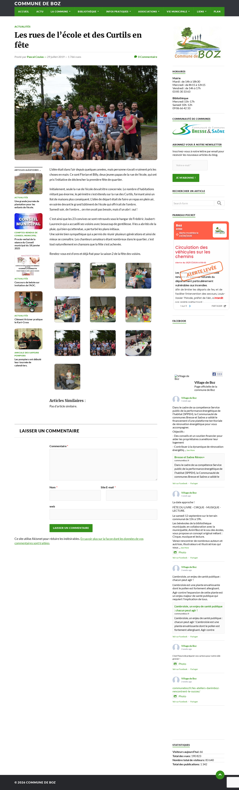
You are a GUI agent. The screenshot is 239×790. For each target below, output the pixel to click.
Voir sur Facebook (180, 483)
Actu (39, 11)
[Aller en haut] (220, 775)
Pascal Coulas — (37, 56)
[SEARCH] (219, 203)
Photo (182, 552)
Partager (194, 483)
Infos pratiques (117, 11)
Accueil (23, 11)
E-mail (111, 487)
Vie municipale (177, 11)
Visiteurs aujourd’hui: (186, 751)
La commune (59, 11)
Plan (217, 11)
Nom (53, 487)
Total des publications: (186, 764)
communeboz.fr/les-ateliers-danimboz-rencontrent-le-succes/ (196, 689)
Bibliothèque (87, 11)
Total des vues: (182, 756)
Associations (147, 11)
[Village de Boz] (183, 377)
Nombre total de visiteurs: (189, 760)
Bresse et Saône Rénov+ (189, 457)
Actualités (23, 26)
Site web (78, 497)
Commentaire (59, 446)
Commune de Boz (38, 3)
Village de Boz (189, 397)
